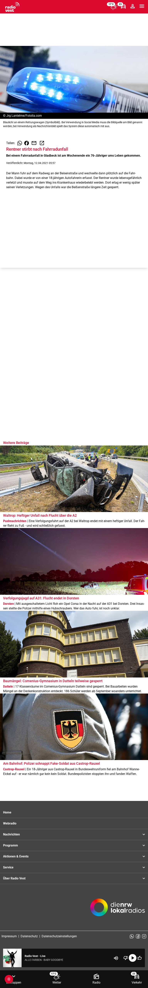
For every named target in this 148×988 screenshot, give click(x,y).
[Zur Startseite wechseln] (12, 7)
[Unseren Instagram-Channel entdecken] (144, 936)
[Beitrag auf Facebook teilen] (26, 143)
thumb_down (125, 958)
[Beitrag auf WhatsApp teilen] (19, 143)
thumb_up (139, 958)
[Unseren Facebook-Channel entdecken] (138, 936)
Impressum (9, 936)
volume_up (116, 958)
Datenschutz (29, 936)
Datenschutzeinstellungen (59, 936)
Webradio (9, 823)
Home (7, 812)
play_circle (132, 958)
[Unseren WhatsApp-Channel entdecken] (132, 936)
